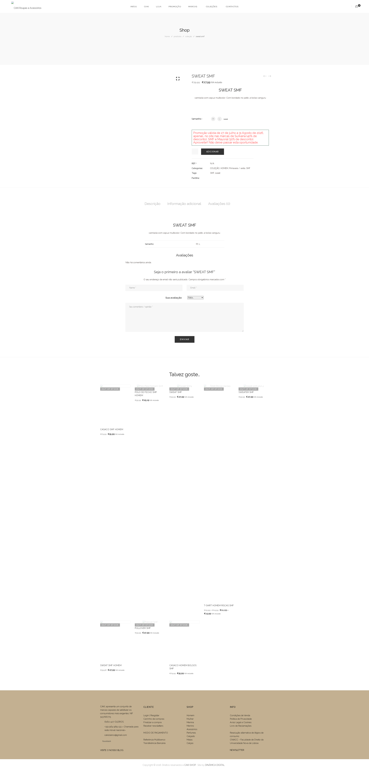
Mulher (190, 719)
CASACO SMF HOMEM (111, 429)
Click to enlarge (177, 78)
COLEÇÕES (211, 6)
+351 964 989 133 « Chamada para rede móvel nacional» (121, 728)
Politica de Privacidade (241, 719)
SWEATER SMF (246, 392)
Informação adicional (184, 204)
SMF (248, 168)
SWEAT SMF (175, 392)
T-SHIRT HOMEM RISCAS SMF (219, 605)
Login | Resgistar (151, 715)
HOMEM (224, 168)
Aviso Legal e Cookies (241, 722)
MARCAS (192, 6)
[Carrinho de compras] (356, 6)
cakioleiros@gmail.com (116, 735)
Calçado (191, 736)
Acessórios (192, 729)
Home (167, 36)
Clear (226, 119)
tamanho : (197, 118)
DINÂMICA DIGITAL (215, 765)
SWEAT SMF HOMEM (111, 665)
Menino (190, 726)
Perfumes (191, 732)
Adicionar (212, 152)
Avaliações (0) (219, 204)
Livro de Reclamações (240, 726)
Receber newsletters (153, 726)
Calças (190, 743)
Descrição (152, 204)
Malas (189, 739)
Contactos (232, 6)
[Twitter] (216, 178)
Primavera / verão (237, 168)
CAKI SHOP (190, 765)
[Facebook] (211, 178)
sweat (217, 173)
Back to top (364, 763)
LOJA (158, 6)
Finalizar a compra (152, 722)
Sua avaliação (173, 297)
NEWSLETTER (237, 750)
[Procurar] (348, 6)
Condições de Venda (240, 715)
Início (133, 6)
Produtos (177, 36)
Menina (190, 722)
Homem (190, 715)
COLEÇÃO (188, 36)
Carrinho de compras (153, 719)
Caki (146, 6)
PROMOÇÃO (175, 6)
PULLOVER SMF (143, 628)
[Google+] (221, 178)
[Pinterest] (226, 178)
